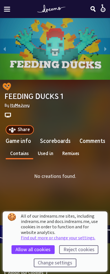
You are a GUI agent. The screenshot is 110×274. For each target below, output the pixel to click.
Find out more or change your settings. (58, 238)
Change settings (55, 262)
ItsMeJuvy (20, 105)
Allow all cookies (33, 249)
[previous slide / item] (4, 49)
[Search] (93, 9)
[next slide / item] (105, 49)
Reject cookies (78, 249)
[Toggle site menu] (7, 9)
